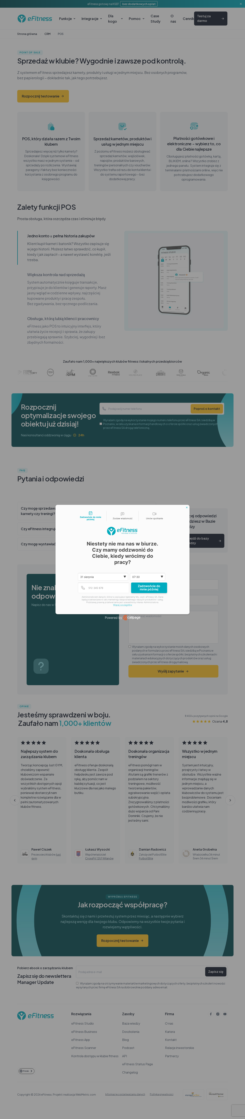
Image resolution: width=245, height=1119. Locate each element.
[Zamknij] (187, 507)
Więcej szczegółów (122, 605)
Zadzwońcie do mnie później (149, 587)
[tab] (90, 515)
